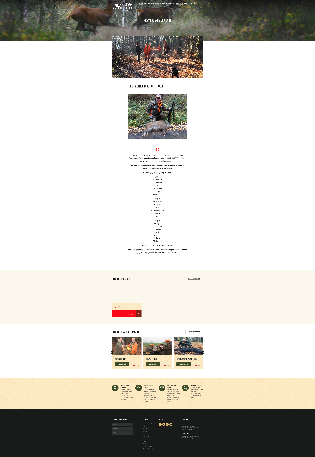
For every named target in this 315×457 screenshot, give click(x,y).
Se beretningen (122, 364)
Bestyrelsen (146, 434)
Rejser (144, 439)
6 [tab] (158, 140)
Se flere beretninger (194, 332)
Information (146, 436)
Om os (144, 426)
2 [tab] (152, 140)
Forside (141, 4)
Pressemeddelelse (147, 446)
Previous (131, 116)
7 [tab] (160, 140)
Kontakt (145, 431)
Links (144, 441)
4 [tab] (155, 140)
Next (184, 116)
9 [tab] (163, 140)
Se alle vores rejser (194, 279)
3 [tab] (153, 140)
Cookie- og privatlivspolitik (149, 424)
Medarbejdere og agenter (149, 429)
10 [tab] (165, 140)
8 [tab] (161, 140)
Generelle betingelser (148, 449)
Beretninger (179, 4)
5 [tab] (157, 140)
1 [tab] (150, 140)
